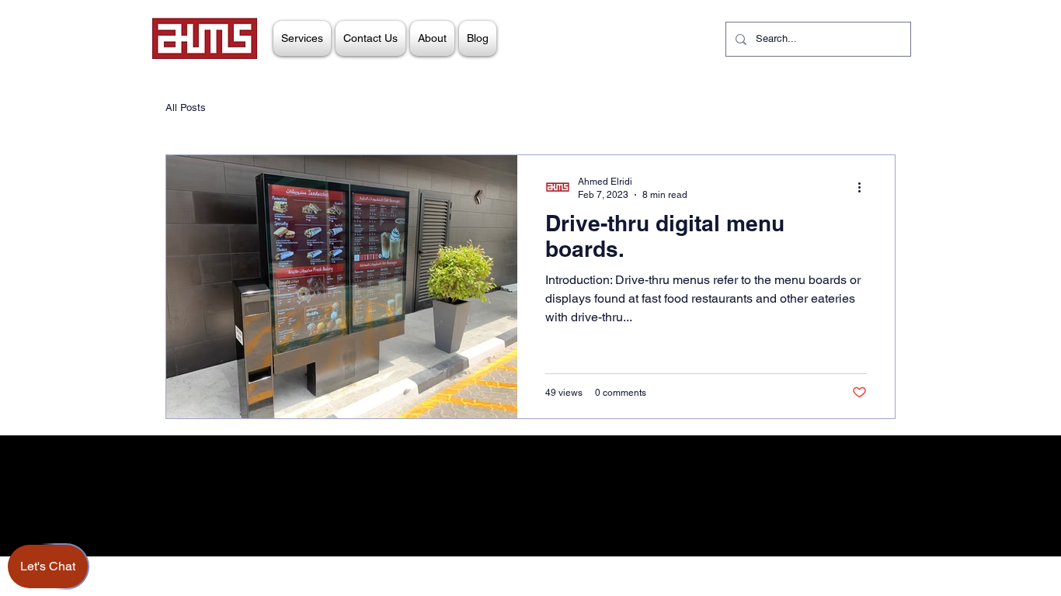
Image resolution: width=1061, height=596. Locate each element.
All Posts (185, 107)
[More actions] (864, 187)
